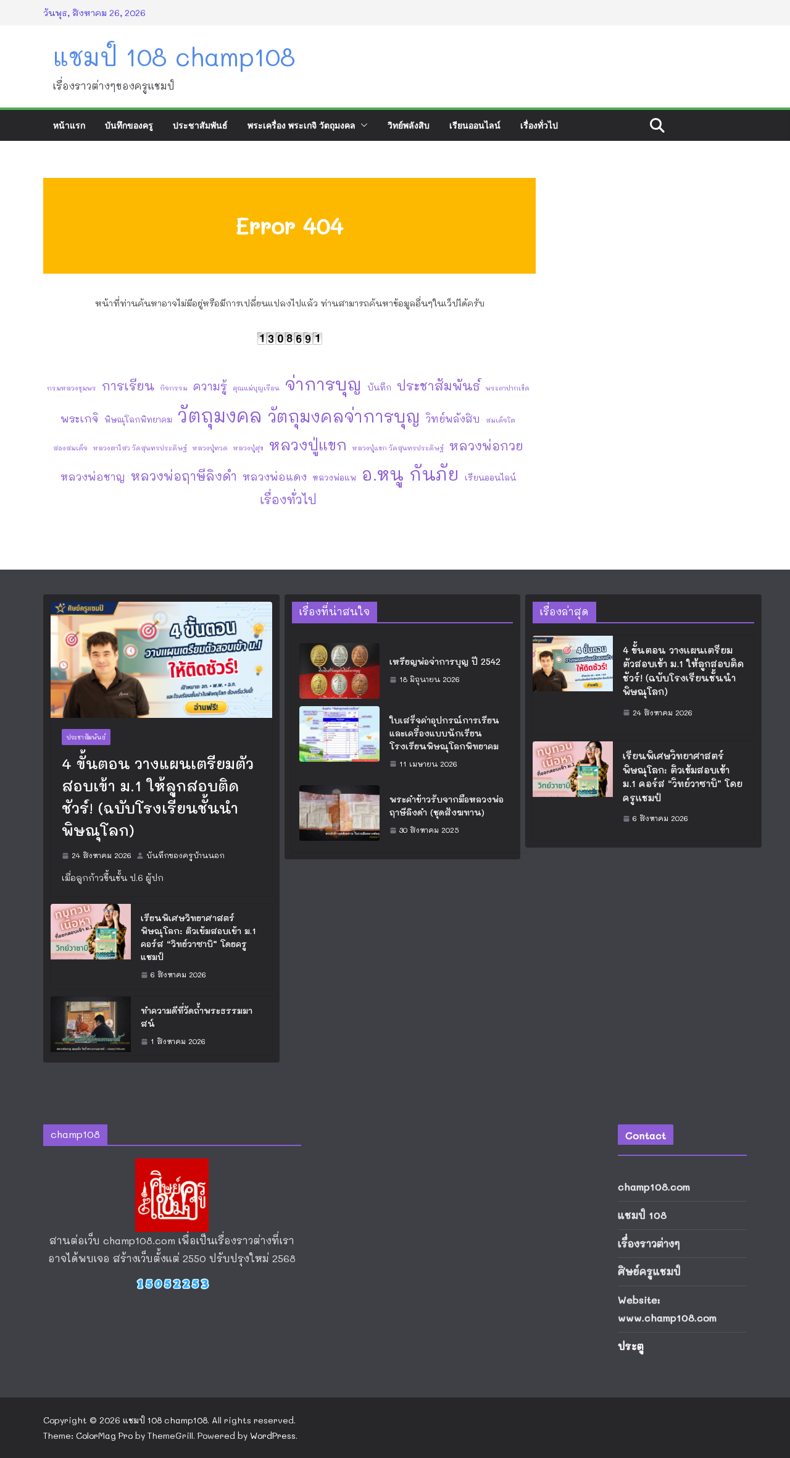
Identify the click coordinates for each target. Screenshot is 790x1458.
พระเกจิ (79, 418)
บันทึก (379, 387)
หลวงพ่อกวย (486, 445)
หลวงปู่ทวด (210, 448)
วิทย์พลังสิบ (409, 125)
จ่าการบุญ (323, 384)
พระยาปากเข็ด (508, 388)
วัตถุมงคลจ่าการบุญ (344, 416)
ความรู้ (210, 386)
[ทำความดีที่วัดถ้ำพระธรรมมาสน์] (91, 1026)
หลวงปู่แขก (308, 444)
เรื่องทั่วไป (539, 125)
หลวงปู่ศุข (248, 448)
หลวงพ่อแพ (334, 477)
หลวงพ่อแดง (275, 476)
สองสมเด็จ (70, 448)
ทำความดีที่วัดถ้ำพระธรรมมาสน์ (196, 1017)
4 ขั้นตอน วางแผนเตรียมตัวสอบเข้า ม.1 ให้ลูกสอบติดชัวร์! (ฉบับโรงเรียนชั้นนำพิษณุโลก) (158, 797)
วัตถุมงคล (220, 415)
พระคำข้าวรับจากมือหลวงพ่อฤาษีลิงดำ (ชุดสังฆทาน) (446, 805)
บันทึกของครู (129, 125)
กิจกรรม (174, 388)
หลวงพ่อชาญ (92, 476)
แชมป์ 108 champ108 (174, 56)
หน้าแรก (69, 125)
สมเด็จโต (500, 420)
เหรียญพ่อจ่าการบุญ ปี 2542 (445, 661)
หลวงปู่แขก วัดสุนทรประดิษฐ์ (398, 448)
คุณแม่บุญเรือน (256, 388)
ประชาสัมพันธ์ (200, 125)
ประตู (631, 1345)
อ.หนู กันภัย (410, 474)
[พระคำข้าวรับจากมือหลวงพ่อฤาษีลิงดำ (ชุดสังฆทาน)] (339, 815)
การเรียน (128, 385)
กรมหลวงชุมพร (71, 388)
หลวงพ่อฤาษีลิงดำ (184, 476)
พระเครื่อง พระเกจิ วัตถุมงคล (301, 125)
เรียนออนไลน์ (475, 125)
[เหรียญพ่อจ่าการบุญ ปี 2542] (339, 671)
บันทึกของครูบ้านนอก (185, 855)
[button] (362, 125)
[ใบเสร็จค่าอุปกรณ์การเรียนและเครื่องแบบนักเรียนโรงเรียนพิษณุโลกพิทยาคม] (339, 742)
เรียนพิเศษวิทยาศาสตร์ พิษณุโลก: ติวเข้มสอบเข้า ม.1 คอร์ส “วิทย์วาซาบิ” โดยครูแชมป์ (198, 937)
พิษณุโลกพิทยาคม (138, 419)
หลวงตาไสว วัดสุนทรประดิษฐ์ (140, 448)
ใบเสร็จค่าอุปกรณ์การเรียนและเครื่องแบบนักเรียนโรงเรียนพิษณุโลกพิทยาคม (444, 733)
